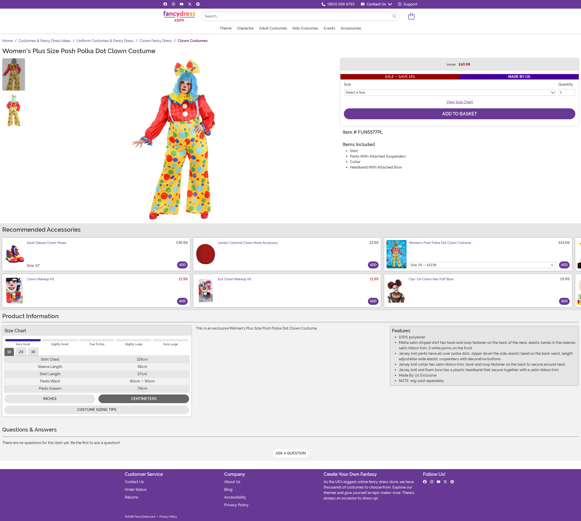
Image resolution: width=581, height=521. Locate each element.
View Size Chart (459, 102)
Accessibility (235, 497)
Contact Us (376, 4)
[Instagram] (173, 4)
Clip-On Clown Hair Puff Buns (431, 279)
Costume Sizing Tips (96, 409)
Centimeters (144, 399)
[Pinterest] (198, 4)
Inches (50, 399)
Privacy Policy (236, 505)
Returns (131, 497)
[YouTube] (181, 4)
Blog (228, 489)
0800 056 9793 (341, 4)
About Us (232, 482)
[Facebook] (165, 4)
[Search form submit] (394, 16)
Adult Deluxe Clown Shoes (46, 243)
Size (347, 84)
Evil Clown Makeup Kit (234, 279)
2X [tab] (21, 352)
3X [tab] (33, 352)
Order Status (136, 489)
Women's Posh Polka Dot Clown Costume (440, 243)
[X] (190, 4)
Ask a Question (291, 453)
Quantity (565, 84)
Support (410, 4)
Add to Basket (459, 114)
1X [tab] (9, 352)
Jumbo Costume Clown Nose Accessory (248, 243)
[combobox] (296, 16)
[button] (411, 16)
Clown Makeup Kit (40, 279)
